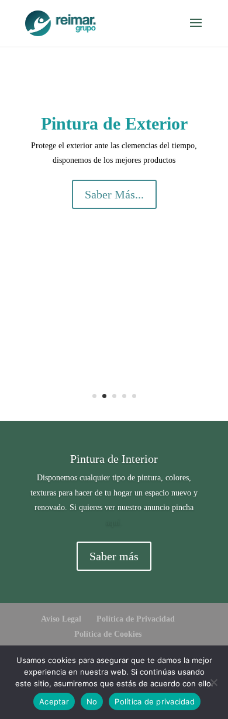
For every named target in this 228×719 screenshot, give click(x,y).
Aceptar (54, 701)
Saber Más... (114, 194)
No (92, 701)
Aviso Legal (61, 619)
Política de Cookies (107, 634)
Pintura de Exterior (114, 123)
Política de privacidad (155, 701)
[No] (213, 682)
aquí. (114, 522)
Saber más (114, 556)
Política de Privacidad (135, 619)
